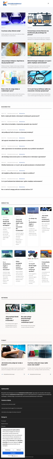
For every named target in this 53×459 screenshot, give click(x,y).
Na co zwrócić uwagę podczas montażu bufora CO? (17, 189)
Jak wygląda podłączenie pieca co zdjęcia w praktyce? (18, 173)
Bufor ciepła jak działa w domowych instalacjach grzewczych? (20, 116)
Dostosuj (7, 450)
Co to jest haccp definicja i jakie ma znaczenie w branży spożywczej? (39, 90)
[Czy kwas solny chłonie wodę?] (13, 19)
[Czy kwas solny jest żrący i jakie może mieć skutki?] (40, 351)
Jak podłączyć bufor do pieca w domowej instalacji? (17, 132)
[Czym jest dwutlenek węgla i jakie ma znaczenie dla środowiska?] (20, 211)
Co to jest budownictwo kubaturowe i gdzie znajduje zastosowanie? (21, 181)
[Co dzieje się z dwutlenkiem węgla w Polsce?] (33, 210)
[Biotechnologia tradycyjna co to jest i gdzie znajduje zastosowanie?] (40, 49)
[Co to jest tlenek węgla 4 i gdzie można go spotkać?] (33, 254)
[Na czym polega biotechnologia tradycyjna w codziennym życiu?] (28, 308)
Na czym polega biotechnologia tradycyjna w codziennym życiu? (27, 319)
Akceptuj (13, 453)
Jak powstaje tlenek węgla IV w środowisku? (12, 318)
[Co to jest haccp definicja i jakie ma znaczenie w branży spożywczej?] (40, 77)
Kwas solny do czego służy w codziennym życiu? (10, 90)
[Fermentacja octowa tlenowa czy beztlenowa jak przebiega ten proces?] (40, 19)
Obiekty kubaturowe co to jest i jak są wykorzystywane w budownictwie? (23, 165)
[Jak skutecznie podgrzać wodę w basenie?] (13, 351)
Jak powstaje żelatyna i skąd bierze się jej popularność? (12, 62)
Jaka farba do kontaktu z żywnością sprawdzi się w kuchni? (19, 124)
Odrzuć (19, 450)
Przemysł (3, 421)
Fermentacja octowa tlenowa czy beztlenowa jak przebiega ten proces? (38, 32)
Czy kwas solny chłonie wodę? (11, 31)
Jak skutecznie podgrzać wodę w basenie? (11, 412)
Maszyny (3, 426)
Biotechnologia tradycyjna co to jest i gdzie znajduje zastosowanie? (39, 62)
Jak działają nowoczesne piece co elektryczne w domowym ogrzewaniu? (23, 157)
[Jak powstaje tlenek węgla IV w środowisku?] (13, 308)
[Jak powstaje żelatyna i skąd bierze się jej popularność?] (13, 49)
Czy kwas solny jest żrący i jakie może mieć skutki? (38, 364)
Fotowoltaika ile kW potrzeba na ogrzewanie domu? (46, 265)
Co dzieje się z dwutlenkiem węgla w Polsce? (33, 222)
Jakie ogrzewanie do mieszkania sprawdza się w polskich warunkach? (22, 148)
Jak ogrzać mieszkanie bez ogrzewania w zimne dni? (17, 140)
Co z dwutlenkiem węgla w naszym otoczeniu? (7, 265)
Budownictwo (4, 423)
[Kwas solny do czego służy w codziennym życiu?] (13, 77)
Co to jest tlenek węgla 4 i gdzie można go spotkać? (32, 267)
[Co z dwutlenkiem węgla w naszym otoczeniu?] (7, 254)
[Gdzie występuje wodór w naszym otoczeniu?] (20, 253)
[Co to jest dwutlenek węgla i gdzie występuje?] (7, 211)
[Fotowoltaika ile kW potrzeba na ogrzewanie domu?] (46, 254)
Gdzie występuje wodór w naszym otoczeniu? (19, 265)
